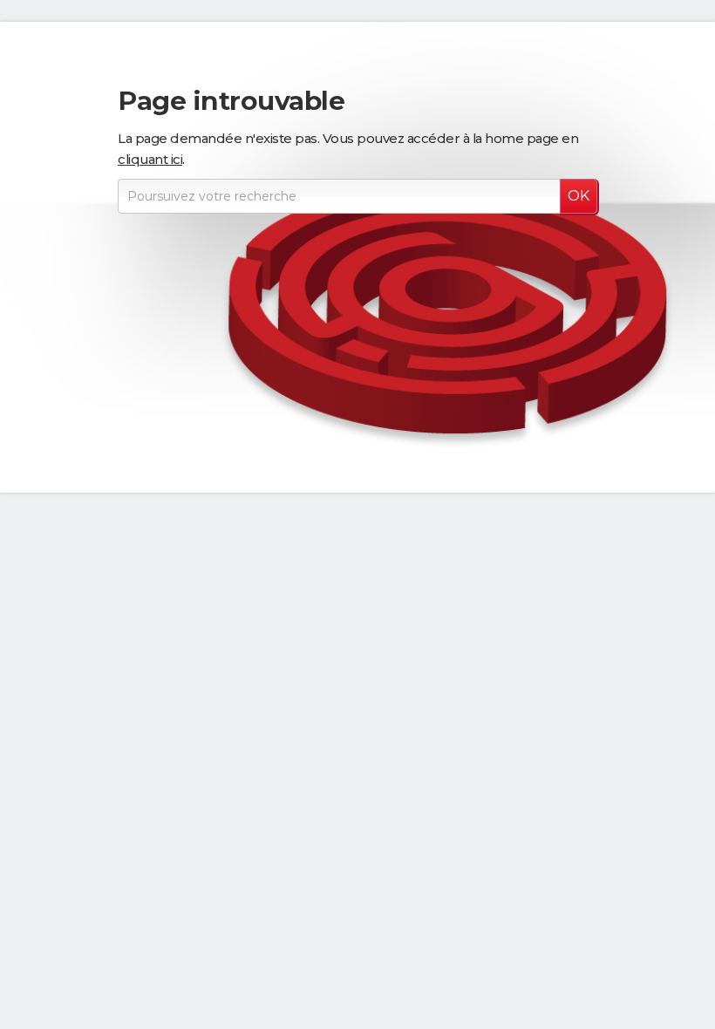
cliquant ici (150, 159)
